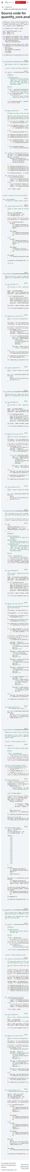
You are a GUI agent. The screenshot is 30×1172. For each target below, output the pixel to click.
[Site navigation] (2, 2)
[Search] (28, 2)
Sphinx (12, 1170)
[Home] (2, 7)
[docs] (25, 60)
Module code (8, 7)
